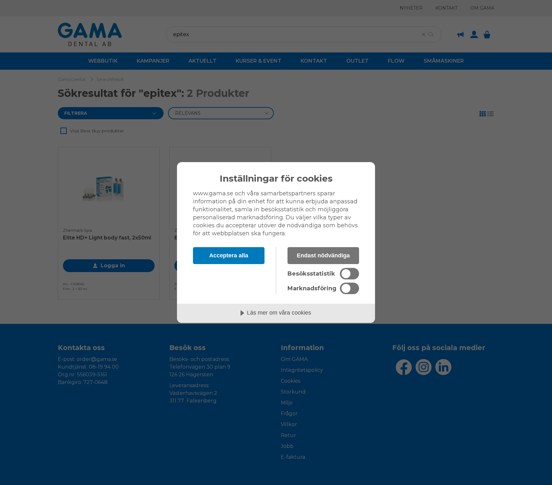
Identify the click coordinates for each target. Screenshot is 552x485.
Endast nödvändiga (323, 255)
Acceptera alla (228, 255)
